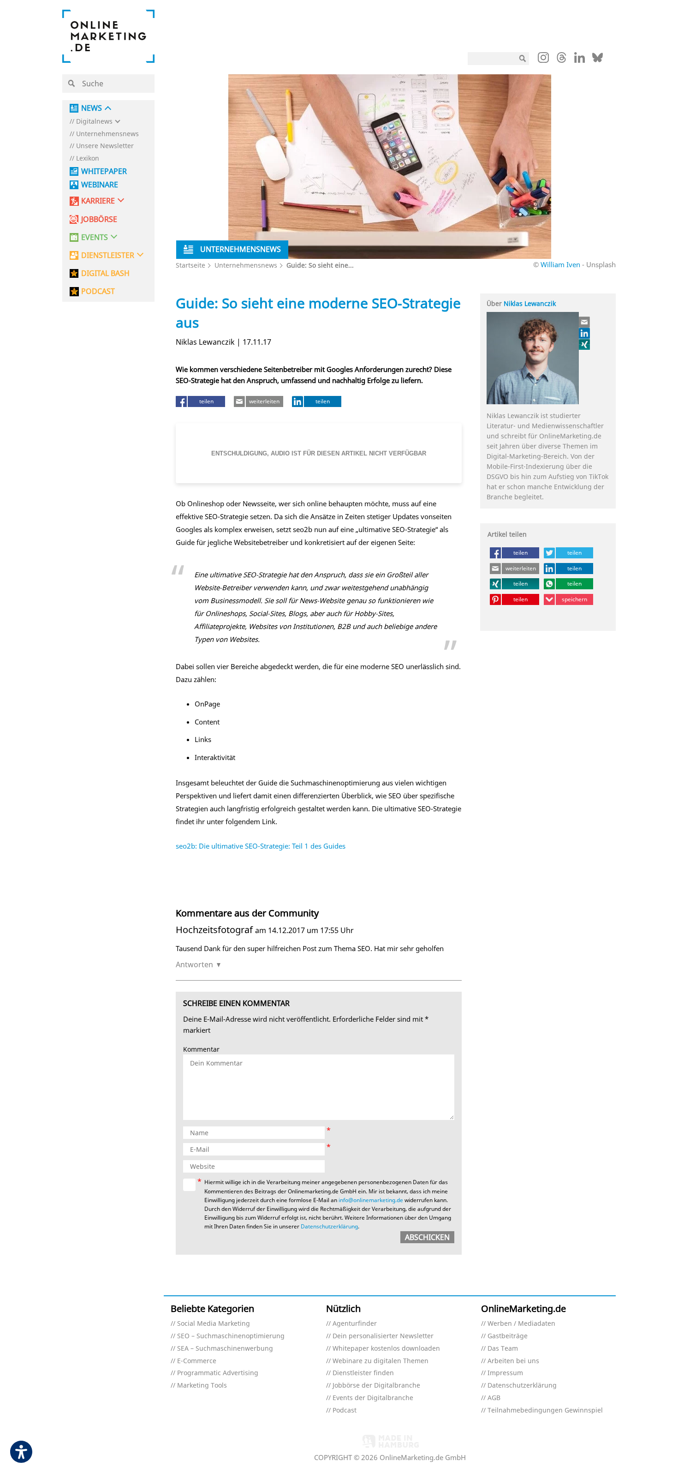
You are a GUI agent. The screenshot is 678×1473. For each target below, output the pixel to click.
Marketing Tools (202, 1385)
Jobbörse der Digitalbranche (376, 1385)
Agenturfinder (355, 1324)
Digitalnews (94, 122)
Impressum (505, 1373)
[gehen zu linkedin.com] (579, 60)
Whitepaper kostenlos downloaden (386, 1349)
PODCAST (98, 291)
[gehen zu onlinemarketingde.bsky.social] (597, 60)
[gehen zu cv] (585, 344)
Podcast (345, 1410)
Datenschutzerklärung (329, 1226)
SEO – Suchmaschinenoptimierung (231, 1336)
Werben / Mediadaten (521, 1324)
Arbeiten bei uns (513, 1361)
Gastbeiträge (508, 1336)
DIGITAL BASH (105, 273)
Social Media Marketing (213, 1324)
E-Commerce (196, 1361)
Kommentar (201, 1050)
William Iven (560, 264)
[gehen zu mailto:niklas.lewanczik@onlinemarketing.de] (585, 322)
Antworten (194, 964)
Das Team (503, 1349)
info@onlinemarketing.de (371, 1200)
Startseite (190, 265)
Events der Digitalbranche (373, 1398)
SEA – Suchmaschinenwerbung (225, 1349)
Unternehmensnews (107, 134)
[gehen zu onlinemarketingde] (543, 59)
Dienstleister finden (363, 1373)
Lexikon (87, 158)
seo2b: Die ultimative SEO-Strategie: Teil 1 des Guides (260, 845)
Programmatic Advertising (217, 1373)
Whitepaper (104, 171)
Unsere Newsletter (105, 146)
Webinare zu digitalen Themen (380, 1361)
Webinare (99, 184)
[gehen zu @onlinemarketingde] (561, 60)
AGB (494, 1398)
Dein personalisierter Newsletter (383, 1336)
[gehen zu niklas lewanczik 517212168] (585, 333)
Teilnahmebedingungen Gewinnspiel (545, 1410)
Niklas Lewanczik (530, 303)
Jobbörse (99, 219)
